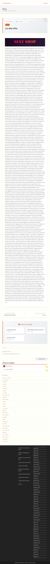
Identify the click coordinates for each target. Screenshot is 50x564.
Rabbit (3, 432)
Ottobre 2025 (36, 471)
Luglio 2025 (35, 478)
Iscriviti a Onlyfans (9, 369)
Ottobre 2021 (36, 545)
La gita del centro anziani (23, 477)
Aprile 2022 (35, 531)
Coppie (3, 386)
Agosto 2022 (35, 522)
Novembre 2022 (36, 515)
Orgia (3, 397)
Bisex (3, 384)
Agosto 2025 (35, 476)
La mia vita (14, 10)
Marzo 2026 (35, 459)
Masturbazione (5, 395)
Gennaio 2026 (36, 464)
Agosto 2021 (35, 549)
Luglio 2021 (35, 552)
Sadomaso (4, 399)
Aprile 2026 (35, 457)
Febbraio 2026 (36, 462)
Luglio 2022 (35, 524)
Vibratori (4, 441)
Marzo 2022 (35, 533)
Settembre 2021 (36, 547)
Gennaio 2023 (36, 510)
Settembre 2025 (36, 473)
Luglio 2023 (35, 496)
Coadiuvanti (4, 415)
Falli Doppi (4, 421)
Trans (3, 403)
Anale (3, 410)
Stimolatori (4, 436)
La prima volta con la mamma (24, 462)
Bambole (4, 412)
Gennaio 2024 (36, 482)
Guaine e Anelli (5, 426)
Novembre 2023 (36, 487)
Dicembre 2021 (36, 540)
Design (3, 417)
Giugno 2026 (36, 452)
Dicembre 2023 (36, 485)
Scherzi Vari (4, 434)
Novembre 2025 (36, 469)
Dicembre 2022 (36, 512)
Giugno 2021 (36, 554)
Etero (7, 24)
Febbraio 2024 (36, 480)
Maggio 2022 (36, 529)
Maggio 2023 (36, 501)
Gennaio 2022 (36, 538)
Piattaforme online (5, 377)
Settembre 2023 (36, 492)
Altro (3, 382)
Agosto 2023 (35, 494)
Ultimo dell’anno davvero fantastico (35, 329)
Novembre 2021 (36, 542)
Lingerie (3, 428)
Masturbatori (4, 430)
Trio (3, 406)
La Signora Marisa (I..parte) (23, 480)
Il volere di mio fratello (23, 465)
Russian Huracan (8, 366)
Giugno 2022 (36, 526)
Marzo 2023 (35, 505)
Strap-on (4, 439)
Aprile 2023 (35, 503)
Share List (41, 359)
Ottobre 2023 (36, 489)
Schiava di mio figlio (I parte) (24, 474)
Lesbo (3, 393)
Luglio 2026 (35, 450)
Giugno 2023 (36, 499)
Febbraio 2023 (36, 508)
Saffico (3, 401)
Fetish (3, 423)
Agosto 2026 (35, 448)
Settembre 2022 (36, 519)
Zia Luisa (20, 484)
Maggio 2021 (36, 556)
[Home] (2, 10)
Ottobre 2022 (36, 517)
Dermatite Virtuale (11, 337)
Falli (3, 419)
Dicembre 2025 (36, 466)
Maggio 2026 (36, 455)
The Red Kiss (6, 3)
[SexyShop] (25, 42)
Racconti (4, 380)
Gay (3, 390)
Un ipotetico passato (11, 329)
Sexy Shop (4, 408)
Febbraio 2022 (36, 535)
